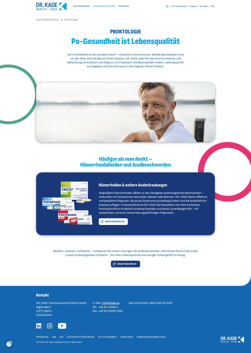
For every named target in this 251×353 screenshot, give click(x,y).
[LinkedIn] (40, 326)
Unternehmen (81, 6)
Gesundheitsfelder (104, 6)
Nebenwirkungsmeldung (151, 337)
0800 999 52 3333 (160, 303)
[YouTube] (63, 326)
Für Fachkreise (179, 6)
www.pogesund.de (114, 221)
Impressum (42, 337)
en (212, 6)
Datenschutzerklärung (81, 337)
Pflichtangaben (107, 337)
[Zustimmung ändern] (9, 343)
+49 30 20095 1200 (110, 311)
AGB (54, 337)
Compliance (126, 337)
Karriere (124, 6)
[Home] (51, 6)
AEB (61, 337)
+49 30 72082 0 (108, 307)
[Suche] (167, 6)
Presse (193, 6)
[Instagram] (50, 326)
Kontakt (204, 6)
